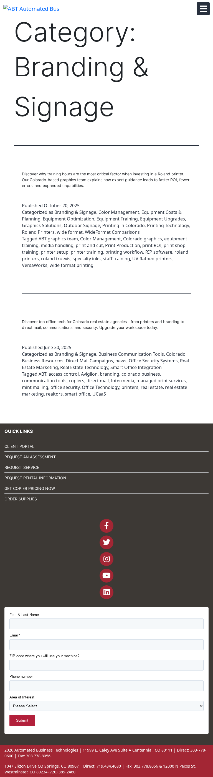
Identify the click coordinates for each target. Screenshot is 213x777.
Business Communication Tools (131, 354)
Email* (14, 635)
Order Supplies (20, 499)
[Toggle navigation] (203, 8)
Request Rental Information (35, 477)
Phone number (21, 676)
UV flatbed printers (152, 259)
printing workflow (124, 252)
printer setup (55, 252)
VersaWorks (34, 265)
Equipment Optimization (68, 219)
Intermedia (122, 381)
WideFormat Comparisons (112, 232)
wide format (70, 232)
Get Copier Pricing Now (29, 488)
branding (109, 374)
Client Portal (19, 446)
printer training (87, 252)
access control (64, 374)
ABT (42, 374)
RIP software (158, 252)
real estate (152, 387)
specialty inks (87, 259)
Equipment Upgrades (162, 219)
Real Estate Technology (84, 367)
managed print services (161, 381)
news (120, 361)
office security (65, 387)
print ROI (151, 245)
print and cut (89, 245)
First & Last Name (24, 615)
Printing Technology (168, 225)
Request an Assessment (30, 456)
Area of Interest (21, 697)
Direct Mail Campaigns (89, 361)
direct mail (98, 381)
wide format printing (71, 265)
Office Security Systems (153, 361)
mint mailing (35, 387)
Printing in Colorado (123, 225)
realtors (54, 394)
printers (129, 387)
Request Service (21, 467)
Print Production (122, 245)
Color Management (118, 212)
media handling (57, 245)
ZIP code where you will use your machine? (44, 656)
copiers (76, 381)
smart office (77, 394)
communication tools (44, 381)
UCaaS (99, 394)
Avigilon (89, 374)
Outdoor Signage (82, 225)
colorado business (140, 374)
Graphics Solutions (42, 225)
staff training (116, 259)
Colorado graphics (142, 239)
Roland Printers (38, 232)
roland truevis (55, 259)
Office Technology (100, 387)
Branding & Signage (75, 212)
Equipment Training (117, 219)
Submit (22, 720)
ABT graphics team (58, 239)
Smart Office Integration (136, 367)
